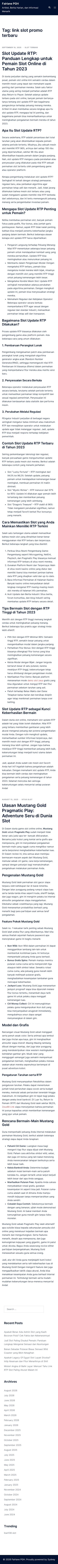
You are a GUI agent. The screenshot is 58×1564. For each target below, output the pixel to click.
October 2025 (11, 1440)
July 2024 (9, 1509)
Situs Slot (27, 799)
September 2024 (12, 1499)
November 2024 (12, 1489)
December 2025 (12, 1430)
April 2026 (9, 1410)
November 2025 (12, 1435)
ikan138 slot (10, 1533)
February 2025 (11, 1479)
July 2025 (9, 1455)
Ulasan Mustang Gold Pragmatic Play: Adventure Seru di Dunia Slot (27, 813)
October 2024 (11, 1494)
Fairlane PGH (10, 3)
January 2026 (11, 1425)
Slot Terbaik (31, 47)
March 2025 (10, 1474)
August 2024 (10, 1504)
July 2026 (9, 1395)
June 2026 (9, 1400)
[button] (49, 7)
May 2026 (9, 1405)
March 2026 (10, 1415)
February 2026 (11, 1420)
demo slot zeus (35, 680)
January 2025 (11, 1484)
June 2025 (9, 1460)
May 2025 (9, 1464)
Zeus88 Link (8, 1106)
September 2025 (12, 1445)
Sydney (51, 1559)
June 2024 (9, 1514)
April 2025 (9, 1469)
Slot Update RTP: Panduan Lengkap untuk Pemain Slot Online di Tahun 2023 (27, 61)
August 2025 (10, 1450)
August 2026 (10, 1390)
